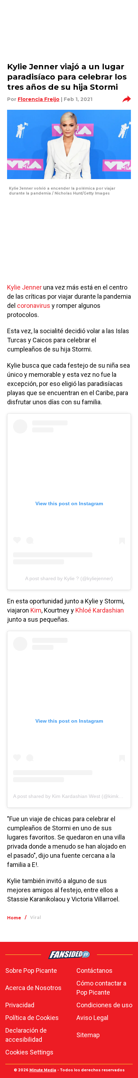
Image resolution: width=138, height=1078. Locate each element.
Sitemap (88, 1035)
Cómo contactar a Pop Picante (101, 987)
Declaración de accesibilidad (26, 1035)
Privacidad (19, 1005)
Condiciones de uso (104, 1005)
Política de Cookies (32, 1017)
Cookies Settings (29, 1052)
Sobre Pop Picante (31, 970)
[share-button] (127, 99)
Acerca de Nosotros (33, 987)
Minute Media (42, 1070)
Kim (35, 610)
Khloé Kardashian (99, 610)
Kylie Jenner (24, 287)
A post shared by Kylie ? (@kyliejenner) (69, 578)
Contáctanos (94, 970)
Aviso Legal (92, 1017)
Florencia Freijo (38, 99)
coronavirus (33, 305)
